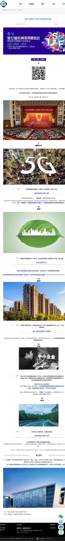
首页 (20, 4)
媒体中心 (14, 10)
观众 (54, 4)
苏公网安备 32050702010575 (45, 538)
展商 (42, 4)
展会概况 (31, 4)
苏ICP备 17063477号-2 (28, 538)
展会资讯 (20, 10)
